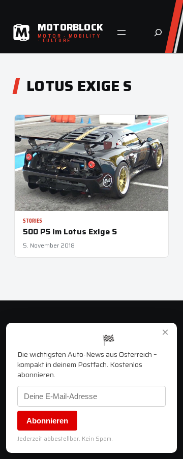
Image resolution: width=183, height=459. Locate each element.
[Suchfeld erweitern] (158, 32)
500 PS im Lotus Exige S (70, 231)
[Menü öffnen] (121, 32)
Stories (32, 221)
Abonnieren (47, 420)
